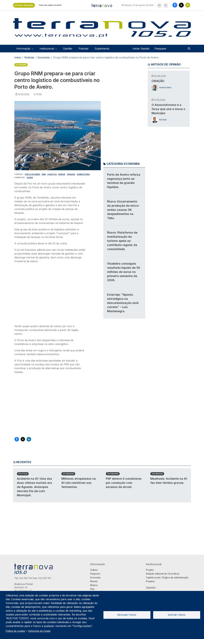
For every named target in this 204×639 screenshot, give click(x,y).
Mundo (94, 581)
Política (22, 473)
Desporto (95, 573)
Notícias (29, 57)
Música (94, 585)
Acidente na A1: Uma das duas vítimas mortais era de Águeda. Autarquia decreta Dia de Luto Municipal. (34, 487)
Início (17, 57)
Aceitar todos (176, 615)
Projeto (150, 569)
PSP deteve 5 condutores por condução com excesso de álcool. (124, 483)
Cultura (94, 569)
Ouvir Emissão (25, 5)
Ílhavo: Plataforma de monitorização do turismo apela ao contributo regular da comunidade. (122, 241)
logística (52, 174)
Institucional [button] (47, 48)
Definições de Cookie (39, 631)
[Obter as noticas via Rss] (187, 5)
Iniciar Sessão (141, 48)
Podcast (83, 48)
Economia (44, 57)
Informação (97, 564)
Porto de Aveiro (32, 174)
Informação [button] (23, 48)
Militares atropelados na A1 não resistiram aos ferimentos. (78, 483)
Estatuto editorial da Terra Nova (162, 573)
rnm (44, 174)
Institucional (153, 564)
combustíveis (83, 174)
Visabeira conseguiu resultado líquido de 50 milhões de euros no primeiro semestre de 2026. (123, 272)
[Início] (102, 5)
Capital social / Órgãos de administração (167, 577)
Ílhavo (30, 177)
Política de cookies (15, 631)
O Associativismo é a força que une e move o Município (168, 109)
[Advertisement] (49, 295)
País (92, 589)
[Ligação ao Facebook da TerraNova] (174, 5)
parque (61, 174)
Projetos (150, 581)
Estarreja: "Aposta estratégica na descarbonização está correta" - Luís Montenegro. (123, 303)
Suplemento (102, 48)
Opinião (67, 48)
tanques (71, 174)
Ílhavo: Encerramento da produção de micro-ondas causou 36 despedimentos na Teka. (123, 210)
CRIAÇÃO (158, 81)
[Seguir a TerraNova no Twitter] (181, 5)
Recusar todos (126, 615)
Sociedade (68, 473)
